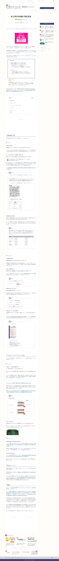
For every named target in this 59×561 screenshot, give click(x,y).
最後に (42, 51)
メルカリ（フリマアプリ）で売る (15, 105)
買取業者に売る (12, 100)
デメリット (12, 103)
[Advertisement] (21, 126)
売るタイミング (12, 110)
